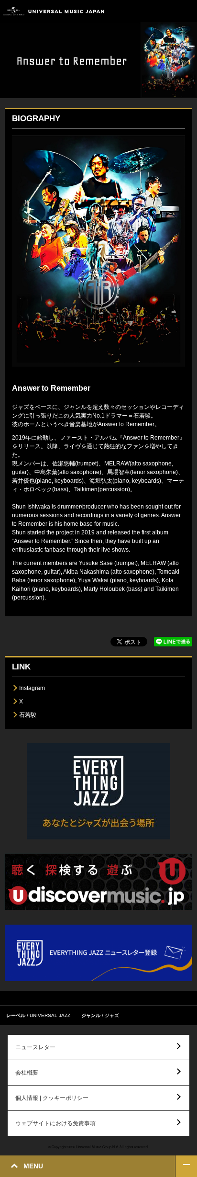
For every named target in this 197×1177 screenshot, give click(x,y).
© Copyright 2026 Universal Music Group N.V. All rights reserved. (98, 1146)
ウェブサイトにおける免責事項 (55, 1123)
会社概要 (26, 1072)
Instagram (32, 688)
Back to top (186, 1166)
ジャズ (112, 1015)
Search (164, 11)
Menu (186, 11)
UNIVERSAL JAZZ (50, 1015)
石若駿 (27, 715)
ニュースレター (35, 1047)
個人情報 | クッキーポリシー (51, 1098)
